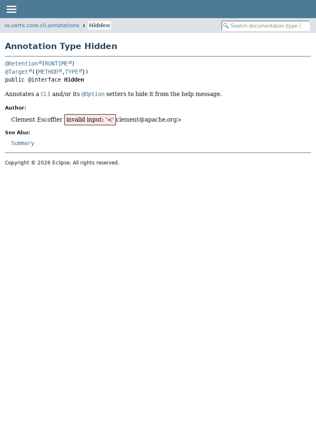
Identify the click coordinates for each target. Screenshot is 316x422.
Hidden (99, 25)
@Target (16, 71)
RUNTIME (56, 63)
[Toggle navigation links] (11, 9)
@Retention (21, 63)
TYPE (71, 71)
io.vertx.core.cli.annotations (42, 25)
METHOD (48, 71)
